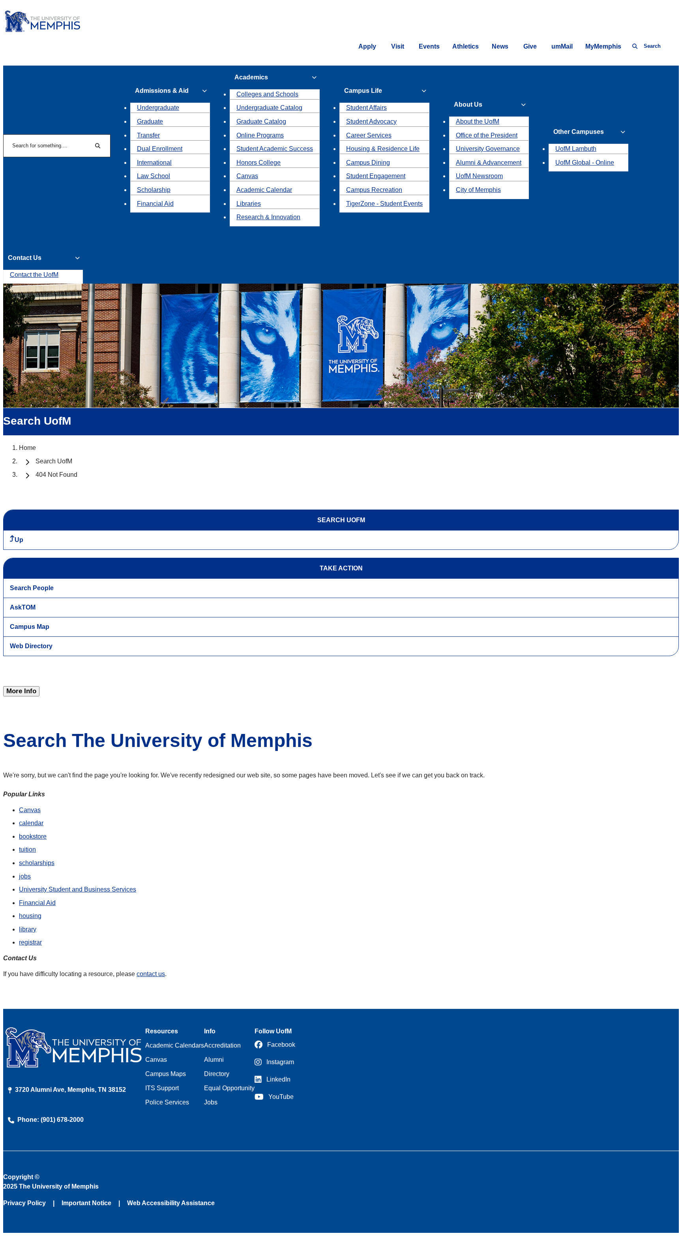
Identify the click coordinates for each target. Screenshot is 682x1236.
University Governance (488, 148)
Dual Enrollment (159, 148)
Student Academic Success (274, 148)
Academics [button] (251, 77)
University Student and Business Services (77, 889)
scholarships (36, 863)
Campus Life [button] (363, 90)
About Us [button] (468, 104)
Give (530, 46)
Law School (153, 176)
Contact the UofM (34, 274)
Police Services (167, 1102)
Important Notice (86, 1203)
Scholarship (153, 189)
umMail (562, 46)
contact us (151, 974)
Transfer (148, 135)
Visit (397, 46)
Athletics (465, 46)
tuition (27, 849)
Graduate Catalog (261, 121)
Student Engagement (375, 176)
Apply (367, 46)
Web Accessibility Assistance (171, 1203)
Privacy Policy (24, 1203)
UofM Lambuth (575, 148)
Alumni (214, 1059)
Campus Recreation (374, 189)
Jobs (210, 1102)
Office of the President (486, 135)
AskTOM (23, 607)
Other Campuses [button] (578, 131)
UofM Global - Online (584, 162)
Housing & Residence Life (383, 148)
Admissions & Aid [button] (162, 90)
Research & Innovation (268, 217)
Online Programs (260, 135)
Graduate (150, 121)
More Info (21, 691)
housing (30, 915)
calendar (31, 823)
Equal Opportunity (229, 1088)
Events (429, 46)
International (154, 162)
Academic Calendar (264, 189)
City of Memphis (478, 189)
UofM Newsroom (479, 176)
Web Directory (31, 646)
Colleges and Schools (267, 94)
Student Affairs (366, 107)
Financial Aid (155, 203)
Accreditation (222, 1045)
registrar (30, 942)
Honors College (258, 162)
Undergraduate (158, 107)
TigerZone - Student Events (384, 203)
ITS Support (162, 1088)
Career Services (369, 135)
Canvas (247, 176)
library (27, 929)
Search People (32, 588)
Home (27, 447)
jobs (25, 876)
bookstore (33, 836)
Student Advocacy (371, 121)
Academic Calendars (174, 1045)
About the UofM (477, 121)
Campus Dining (368, 162)
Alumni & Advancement (488, 162)
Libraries (248, 203)
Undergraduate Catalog (269, 107)
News (500, 46)
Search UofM (54, 461)
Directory (216, 1073)
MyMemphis (603, 46)
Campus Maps (165, 1073)
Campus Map (29, 626)
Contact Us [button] (24, 257)
